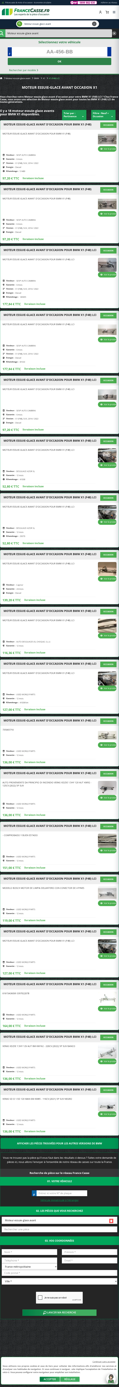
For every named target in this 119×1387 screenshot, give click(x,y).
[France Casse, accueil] (25, 12)
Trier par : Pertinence (74, 115)
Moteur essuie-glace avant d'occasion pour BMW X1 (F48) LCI (50, 250)
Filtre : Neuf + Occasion (103, 115)
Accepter (50, 1379)
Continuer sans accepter (104, 1361)
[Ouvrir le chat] (111, 1380)
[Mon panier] (107, 12)
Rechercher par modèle (23, 70)
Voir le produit (110, 149)
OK (59, 61)
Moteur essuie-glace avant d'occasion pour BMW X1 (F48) (47, 124)
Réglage (69, 1379)
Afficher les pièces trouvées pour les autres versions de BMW (59, 1143)
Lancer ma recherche (61, 1312)
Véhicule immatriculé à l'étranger (59, 1200)
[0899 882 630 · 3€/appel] (83, 2)
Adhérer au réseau (109, 2)
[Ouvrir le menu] (114, 12)
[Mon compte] (100, 12)
